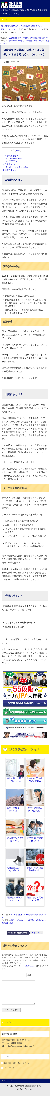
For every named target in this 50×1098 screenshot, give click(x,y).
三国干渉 (11, 161)
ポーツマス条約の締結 (17, 167)
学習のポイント (10, 170)
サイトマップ (9, 1068)
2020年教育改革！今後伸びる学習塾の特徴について (28, 38)
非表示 (18, 151)
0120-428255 (30, 966)
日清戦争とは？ (10, 156)
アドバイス (37, 933)
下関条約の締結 (14, 158)
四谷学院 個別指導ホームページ (16, 1063)
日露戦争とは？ (10, 164)
